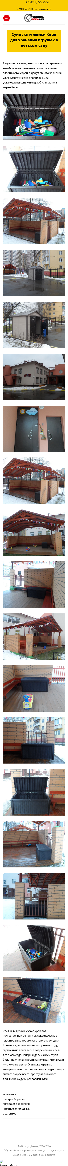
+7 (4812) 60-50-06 (37, 2)
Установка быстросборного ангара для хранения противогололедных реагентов (16, 1104)
